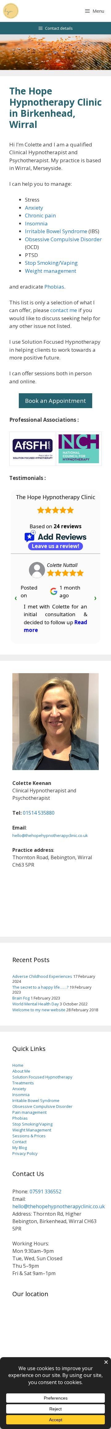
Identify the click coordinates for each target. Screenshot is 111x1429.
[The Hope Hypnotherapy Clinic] (11, 11)
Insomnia (36, 223)
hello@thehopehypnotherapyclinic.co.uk (50, 835)
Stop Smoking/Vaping (51, 262)
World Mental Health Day (35, 1004)
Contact (19, 1141)
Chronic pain (40, 215)
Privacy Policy (25, 1153)
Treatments (23, 1083)
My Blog (19, 1147)
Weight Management (31, 1130)
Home (17, 1065)
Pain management (29, 1112)
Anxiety (34, 207)
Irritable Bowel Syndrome (56, 231)
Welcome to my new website (38, 1010)
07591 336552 (45, 1191)
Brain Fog (21, 998)
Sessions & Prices (29, 1136)
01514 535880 (39, 812)
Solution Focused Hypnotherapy (42, 1077)
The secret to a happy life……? (40, 987)
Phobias (54, 286)
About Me (21, 1071)
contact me (63, 310)
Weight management (50, 270)
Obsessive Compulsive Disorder (63, 239)
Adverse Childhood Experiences (42, 976)
